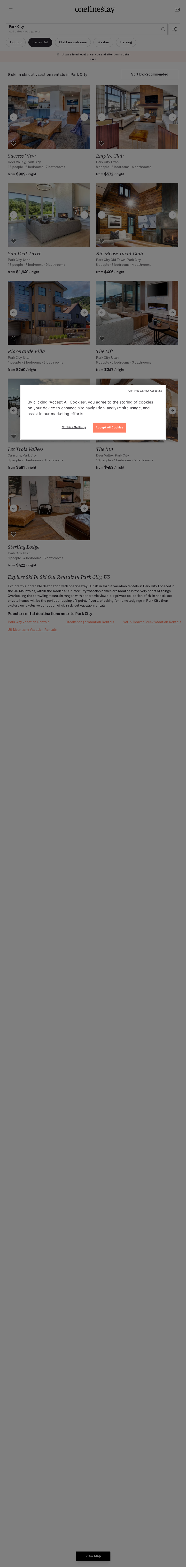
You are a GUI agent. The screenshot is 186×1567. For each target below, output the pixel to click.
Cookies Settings (74, 427)
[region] (93, 412)
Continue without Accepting (145, 390)
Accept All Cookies (109, 427)
